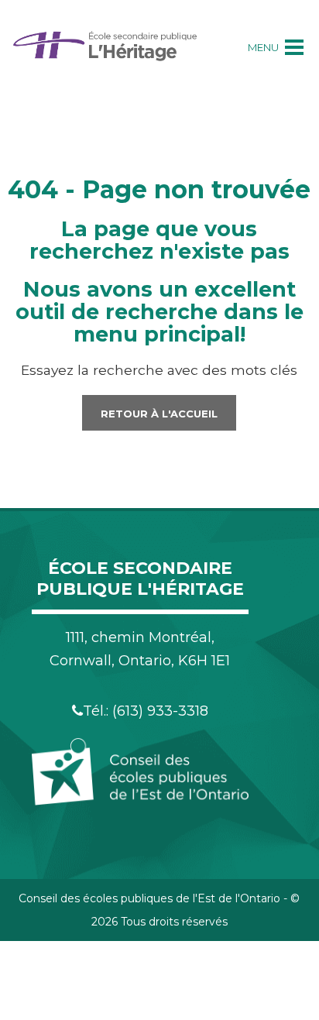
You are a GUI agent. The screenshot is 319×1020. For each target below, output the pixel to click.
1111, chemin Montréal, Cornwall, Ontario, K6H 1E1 (140, 649)
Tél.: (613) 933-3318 (145, 710)
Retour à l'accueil (159, 413)
